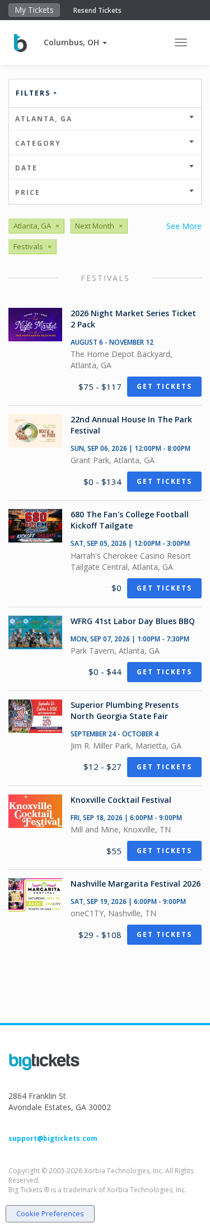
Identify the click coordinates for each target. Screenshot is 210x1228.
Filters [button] (34, 93)
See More (184, 226)
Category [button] (38, 143)
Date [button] (26, 168)
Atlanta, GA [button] (43, 118)
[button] (75, 42)
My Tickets (34, 9)
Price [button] (27, 192)
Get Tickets (164, 386)
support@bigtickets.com (52, 1138)
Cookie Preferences (50, 1213)
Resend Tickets (97, 10)
